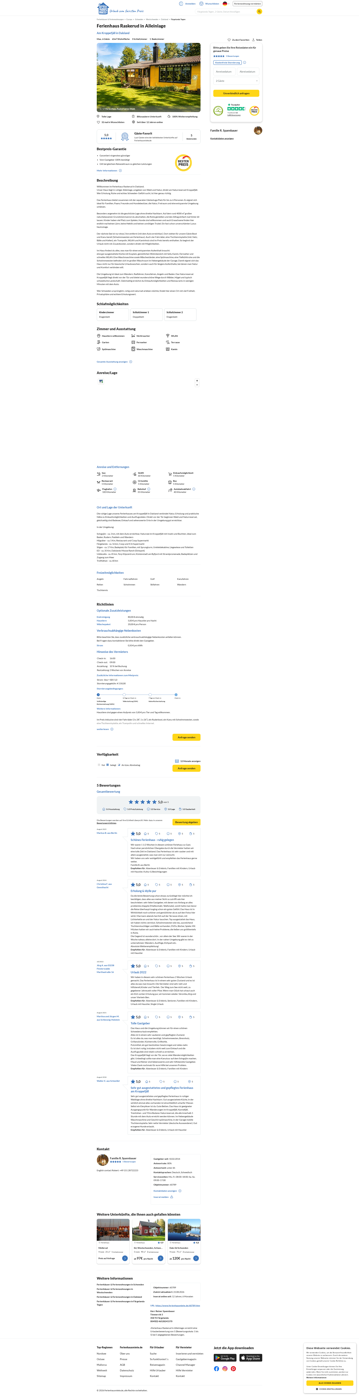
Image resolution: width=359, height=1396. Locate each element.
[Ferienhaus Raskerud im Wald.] (149, 77)
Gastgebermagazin (186, 1359)
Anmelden (190, 3)
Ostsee (100, 1359)
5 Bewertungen (129, 1161)
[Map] (149, 419)
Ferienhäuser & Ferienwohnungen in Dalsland (119, 1296)
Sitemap (101, 1375)
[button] (329, 1389)
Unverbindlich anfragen (236, 93)
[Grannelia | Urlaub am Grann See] (184, 1230)
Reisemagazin (157, 1364)
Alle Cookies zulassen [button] (330, 1383)
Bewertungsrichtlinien (106, 823)
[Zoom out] (197, 385)
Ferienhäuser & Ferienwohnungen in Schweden (120, 1284)
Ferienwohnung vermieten (247, 3)
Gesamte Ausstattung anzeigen (112, 361)
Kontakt (154, 1375)
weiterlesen (103, 729)
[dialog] (330, 1368)
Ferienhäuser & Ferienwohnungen (110, 19)
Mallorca (102, 1364)
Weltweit (102, 1370)
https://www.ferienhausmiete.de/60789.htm (178, 1305)
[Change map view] (101, 381)
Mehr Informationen (107, 170)
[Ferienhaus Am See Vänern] (113, 1230)
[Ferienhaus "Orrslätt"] (148, 1230)
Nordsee (101, 1353)
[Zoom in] (197, 381)
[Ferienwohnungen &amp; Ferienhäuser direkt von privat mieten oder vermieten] (120, 11)
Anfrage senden (186, 737)
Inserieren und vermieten (189, 1353)
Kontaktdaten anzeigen (222, 138)
